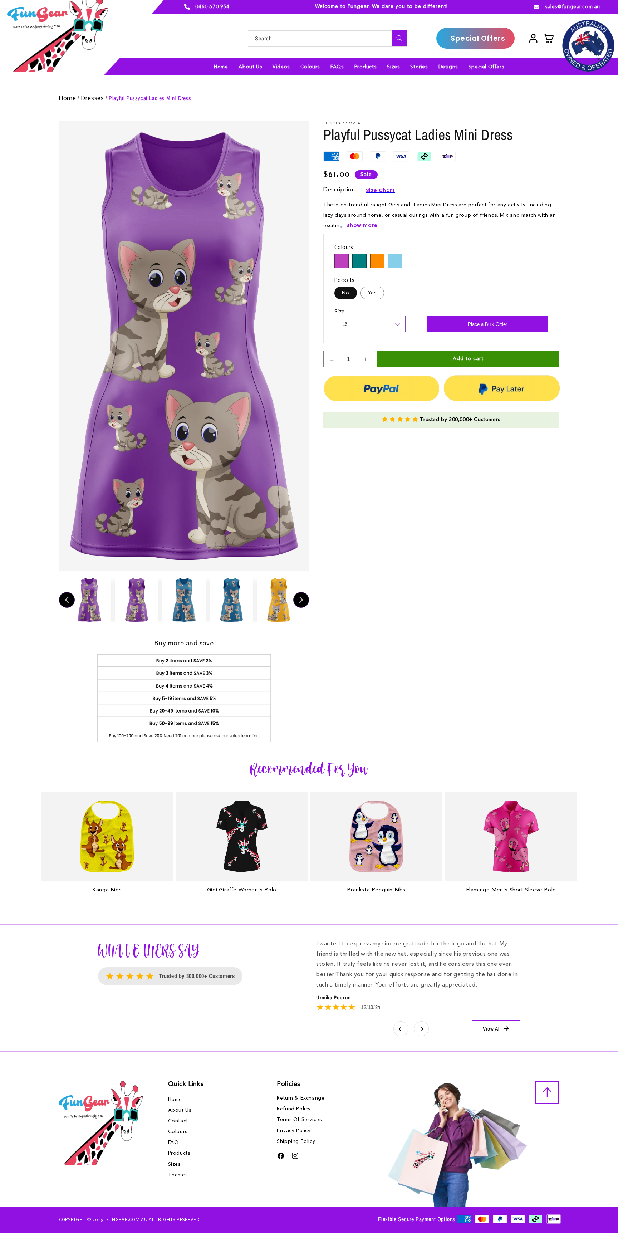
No (345, 292)
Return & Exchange (300, 1098)
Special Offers (478, 38)
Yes (372, 292)
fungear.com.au (127, 1220)
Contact (178, 1121)
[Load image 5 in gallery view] (278, 600)
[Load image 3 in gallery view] (184, 600)
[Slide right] (301, 600)
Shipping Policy (296, 1141)
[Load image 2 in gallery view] (136, 600)
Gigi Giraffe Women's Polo (241, 890)
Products (179, 1153)
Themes (178, 1175)
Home (68, 98)
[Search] (399, 38)
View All (492, 1028)
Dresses (93, 98)
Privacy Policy (293, 1130)
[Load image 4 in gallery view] (231, 600)
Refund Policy (294, 1108)
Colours (177, 1132)
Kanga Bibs (107, 890)
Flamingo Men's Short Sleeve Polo (511, 890)
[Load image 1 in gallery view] (89, 600)
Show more (361, 225)
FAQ (173, 1142)
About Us (179, 1110)
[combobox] (327, 38)
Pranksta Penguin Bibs (376, 890)
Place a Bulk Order (487, 324)
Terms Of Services (299, 1119)
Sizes (174, 1164)
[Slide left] (67, 600)
